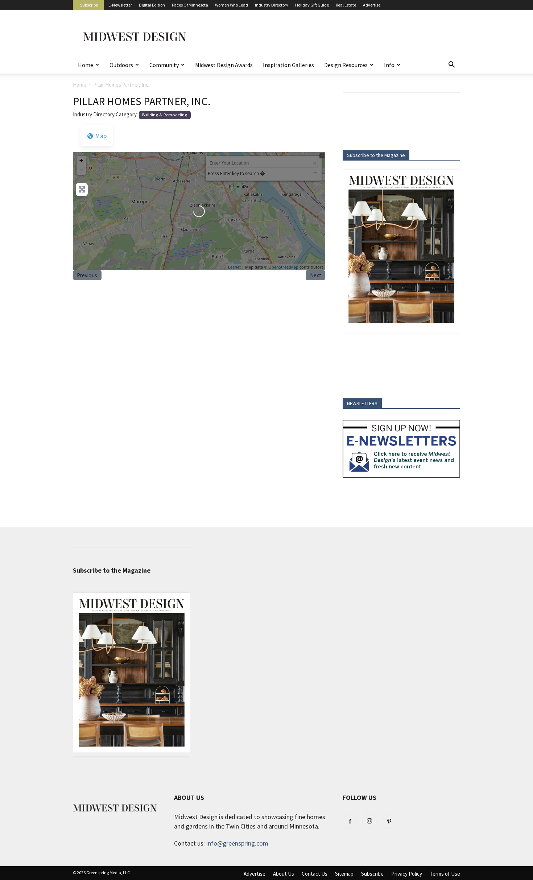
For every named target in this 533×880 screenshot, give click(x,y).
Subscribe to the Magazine (376, 155)
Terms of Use (445, 874)
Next (315, 275)
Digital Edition (152, 5)
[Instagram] (369, 821)
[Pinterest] (389, 821)
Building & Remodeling (164, 114)
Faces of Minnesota (190, 5)
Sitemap (344, 874)
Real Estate (346, 5)
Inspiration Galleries (288, 65)
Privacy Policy (406, 874)
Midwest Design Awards (224, 65)
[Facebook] (350, 821)
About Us (283, 874)
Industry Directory (271, 5)
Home (85, 65)
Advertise (371, 5)
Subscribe (89, 5)
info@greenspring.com (237, 843)
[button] (451, 65)
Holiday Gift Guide (312, 5)
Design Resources (346, 65)
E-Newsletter (120, 5)
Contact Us (314, 874)
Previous (87, 275)
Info (389, 65)
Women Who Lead (231, 5)
